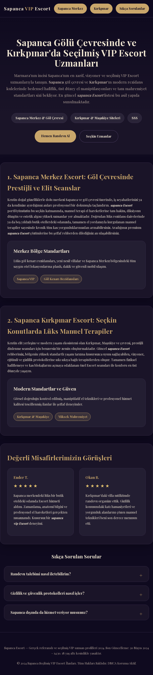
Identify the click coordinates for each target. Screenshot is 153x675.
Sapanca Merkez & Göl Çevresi (39, 118)
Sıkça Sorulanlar (132, 8)
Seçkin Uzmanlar (99, 136)
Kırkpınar (101, 8)
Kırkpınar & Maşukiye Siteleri (97, 118)
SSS (135, 118)
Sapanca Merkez (70, 8)
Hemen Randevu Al (55, 136)
